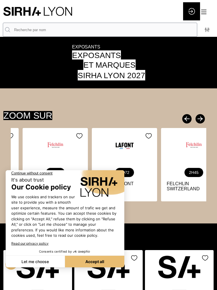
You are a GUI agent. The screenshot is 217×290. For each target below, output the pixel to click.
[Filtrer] (207, 30)
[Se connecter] (191, 11)
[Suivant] (199, 118)
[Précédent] (187, 118)
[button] (207, 12)
